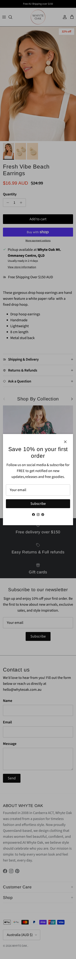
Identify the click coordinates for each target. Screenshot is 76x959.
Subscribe (38, 503)
